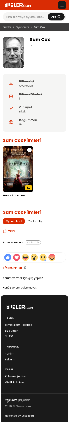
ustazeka (28, 416)
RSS (11, 336)
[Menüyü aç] (62, 5)
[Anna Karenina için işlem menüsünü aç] (29, 150)
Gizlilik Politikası (14, 382)
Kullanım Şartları (15, 376)
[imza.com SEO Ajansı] (11, 400)
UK (31, 45)
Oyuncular (22, 27)
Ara (53, 17)
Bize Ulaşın (11, 331)
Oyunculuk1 (14, 221)
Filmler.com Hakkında (18, 325)
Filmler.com (23, 406)
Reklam (10, 359)
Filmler (7, 27)
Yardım (9, 353)
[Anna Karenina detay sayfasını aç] (18, 169)
